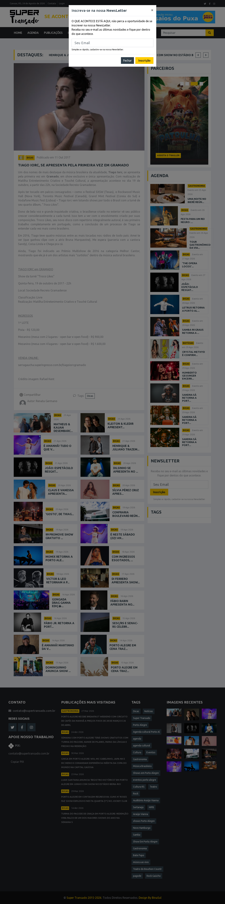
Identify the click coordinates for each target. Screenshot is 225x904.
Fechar (127, 60)
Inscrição (144, 60)
